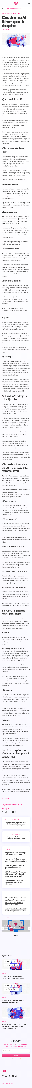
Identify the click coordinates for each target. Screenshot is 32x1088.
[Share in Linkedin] (12, 811)
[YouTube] (6, 1076)
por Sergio (21, 926)
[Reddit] (16, 1076)
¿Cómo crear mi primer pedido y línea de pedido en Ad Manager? (15, 902)
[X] (3, 1076)
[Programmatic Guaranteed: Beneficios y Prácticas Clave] (16, 836)
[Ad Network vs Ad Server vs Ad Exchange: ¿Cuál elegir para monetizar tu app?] (16, 823)
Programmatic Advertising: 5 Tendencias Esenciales (15, 854)
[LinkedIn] (12, 1076)
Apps (14, 961)
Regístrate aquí (5, 798)
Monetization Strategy (11, 989)
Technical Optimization (12, 965)
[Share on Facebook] (9, 811)
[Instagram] (9, 1076)
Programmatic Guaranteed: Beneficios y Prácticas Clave (16, 860)
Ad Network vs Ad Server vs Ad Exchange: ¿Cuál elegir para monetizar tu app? (15, 874)
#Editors (7, 961)
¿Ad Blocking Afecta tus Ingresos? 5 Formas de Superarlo (14, 882)
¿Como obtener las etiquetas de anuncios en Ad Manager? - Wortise (16, 898)
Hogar (3, 8)
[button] (28, 3)
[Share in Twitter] (6, 811)
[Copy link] (16, 811)
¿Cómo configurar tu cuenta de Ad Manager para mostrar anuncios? (15, 909)
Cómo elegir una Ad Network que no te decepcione (15, 867)
